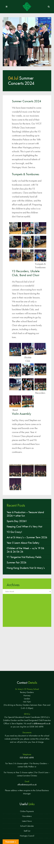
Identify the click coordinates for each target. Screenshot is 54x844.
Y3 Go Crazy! (14, 532)
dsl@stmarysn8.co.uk (41, 723)
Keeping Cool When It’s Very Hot (24, 526)
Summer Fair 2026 (16, 562)
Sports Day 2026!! (17, 521)
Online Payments (27, 811)
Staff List (27, 830)
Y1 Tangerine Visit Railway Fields (24, 557)
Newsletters (27, 816)
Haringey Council (27, 835)
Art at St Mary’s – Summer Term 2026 (27, 537)
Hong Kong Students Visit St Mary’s (26, 568)
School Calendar (27, 826)
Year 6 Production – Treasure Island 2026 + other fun (25, 513)
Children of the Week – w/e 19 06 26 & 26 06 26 (25, 549)
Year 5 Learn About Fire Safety (23, 542)
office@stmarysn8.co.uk (27, 784)
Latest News (27, 821)
